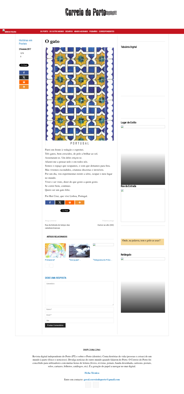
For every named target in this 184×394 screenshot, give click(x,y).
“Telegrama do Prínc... (102, 260)
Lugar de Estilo (128, 122)
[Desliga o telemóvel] (143, 152)
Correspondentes (106, 31)
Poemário (93, 31)
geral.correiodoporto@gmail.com (102, 379)
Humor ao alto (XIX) (106, 225)
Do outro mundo (57, 31)
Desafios (69, 31)
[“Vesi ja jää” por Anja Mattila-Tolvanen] (79, 250)
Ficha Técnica (92, 373)
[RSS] (96, 385)
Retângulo (126, 254)
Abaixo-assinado (81, 31)
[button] (178, 31)
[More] (24, 87)
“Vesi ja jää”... (75, 260)
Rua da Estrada (128, 186)
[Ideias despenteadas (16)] (143, 284)
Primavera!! (50, 260)
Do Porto (44, 31)
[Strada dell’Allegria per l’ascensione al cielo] (143, 205)
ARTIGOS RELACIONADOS (57, 237)
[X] (24, 77)
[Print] (24, 82)
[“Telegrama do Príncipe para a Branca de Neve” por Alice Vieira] (103, 250)
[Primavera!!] (55, 250)
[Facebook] (24, 73)
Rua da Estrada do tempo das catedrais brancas (57, 226)
